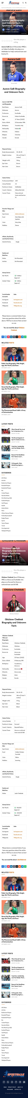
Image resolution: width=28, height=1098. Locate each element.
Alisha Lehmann (19, 214)
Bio (2, 490)
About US (20, 1087)
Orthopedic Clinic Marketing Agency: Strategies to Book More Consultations (19, 465)
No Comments (7, 31)
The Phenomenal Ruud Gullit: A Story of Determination (14, 411)
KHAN (8, 29)
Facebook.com (18, 303)
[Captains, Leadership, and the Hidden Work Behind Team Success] (6, 448)
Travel (3, 525)
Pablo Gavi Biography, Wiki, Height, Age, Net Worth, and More (13, 364)
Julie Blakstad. (21, 860)
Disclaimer (10, 1089)
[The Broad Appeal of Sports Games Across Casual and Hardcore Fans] (6, 440)
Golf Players (5, 503)
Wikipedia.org (18, 306)
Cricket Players (5, 493)
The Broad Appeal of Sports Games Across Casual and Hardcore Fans (18, 440)
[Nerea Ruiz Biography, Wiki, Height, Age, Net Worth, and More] (14, 378)
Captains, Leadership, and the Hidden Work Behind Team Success (18, 448)
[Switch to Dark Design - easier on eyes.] (23, 2)
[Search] (25, 3)
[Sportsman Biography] (14, 2)
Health (3, 505)
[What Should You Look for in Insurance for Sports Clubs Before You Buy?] (6, 431)
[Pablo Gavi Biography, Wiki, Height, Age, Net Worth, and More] (14, 354)
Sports (3, 520)
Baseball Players (6, 485)
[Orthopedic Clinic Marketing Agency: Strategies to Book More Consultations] (6, 465)
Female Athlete (5, 495)
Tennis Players (5, 523)
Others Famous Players (7, 513)
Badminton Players (6, 483)
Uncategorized (5, 528)
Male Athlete (5, 508)
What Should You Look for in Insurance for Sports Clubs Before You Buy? (19, 432)
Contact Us (17, 1089)
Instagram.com (18, 299)
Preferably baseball (7, 515)
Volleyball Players (6, 530)
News (3, 510)
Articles (4, 480)
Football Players (6, 500)
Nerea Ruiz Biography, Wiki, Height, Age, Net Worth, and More (13, 388)
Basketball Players (6, 488)
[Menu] (3, 3)
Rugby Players (5, 518)
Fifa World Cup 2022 (7, 498)
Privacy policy (12, 1087)
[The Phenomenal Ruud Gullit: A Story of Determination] (14, 401)
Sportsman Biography (6, 7)
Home (5, 1087)
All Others (4, 478)
